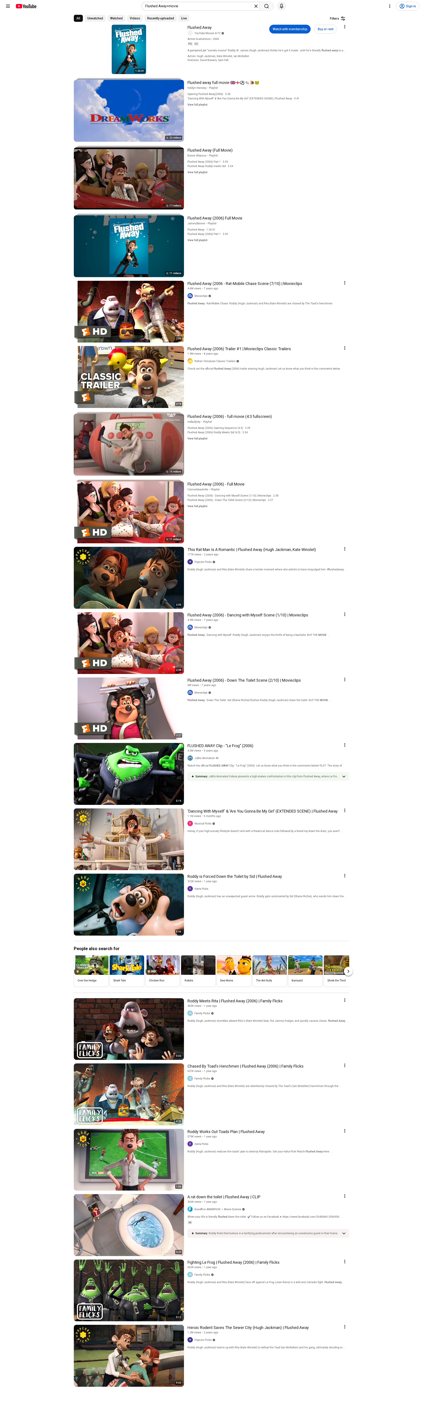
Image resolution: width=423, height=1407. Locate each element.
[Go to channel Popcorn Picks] (191, 562)
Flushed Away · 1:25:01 (201, 229)
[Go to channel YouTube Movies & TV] (191, 33)
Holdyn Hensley (196, 87)
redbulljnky (193, 421)
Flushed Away (199, 27)
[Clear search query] (256, 6)
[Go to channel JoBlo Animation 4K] (191, 758)
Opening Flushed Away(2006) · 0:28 (208, 94)
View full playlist (197, 104)
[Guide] (8, 6)
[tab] (78, 18)
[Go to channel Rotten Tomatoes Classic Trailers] (191, 361)
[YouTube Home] (25, 6)
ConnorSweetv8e (197, 489)
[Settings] (389, 6)
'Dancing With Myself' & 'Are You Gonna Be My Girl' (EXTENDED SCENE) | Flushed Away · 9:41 (243, 98)
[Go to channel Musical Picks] (191, 823)
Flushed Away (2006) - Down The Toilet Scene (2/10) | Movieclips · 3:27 (230, 500)
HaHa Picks (201, 888)
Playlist (213, 87)
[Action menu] (344, 26)
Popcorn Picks (203, 562)
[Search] (267, 6)
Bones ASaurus (196, 155)
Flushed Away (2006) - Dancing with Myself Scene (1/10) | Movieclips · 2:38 (232, 495)
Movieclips (201, 296)
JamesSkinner (196, 223)
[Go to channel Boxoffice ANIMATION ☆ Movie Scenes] (191, 1209)
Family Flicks (202, 1013)
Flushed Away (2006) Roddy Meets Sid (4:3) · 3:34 (217, 432)
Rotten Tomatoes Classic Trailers (215, 361)
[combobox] (199, 6)
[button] (274, 776)
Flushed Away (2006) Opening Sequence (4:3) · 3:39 (218, 428)
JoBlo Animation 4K (207, 758)
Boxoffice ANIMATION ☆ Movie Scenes (218, 1209)
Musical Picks (203, 823)
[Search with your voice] (281, 6)
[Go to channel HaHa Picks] (191, 889)
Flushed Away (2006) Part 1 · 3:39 (207, 161)
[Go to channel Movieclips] (191, 296)
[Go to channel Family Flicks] (191, 1013)
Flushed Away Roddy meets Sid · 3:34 (210, 166)
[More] (344, 776)
